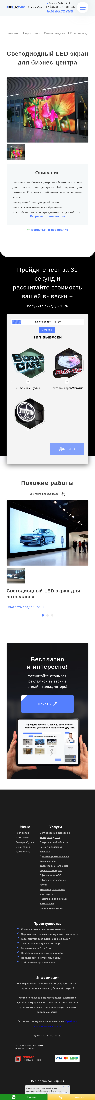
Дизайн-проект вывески (54, 856)
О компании (22, 846)
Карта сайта (22, 851)
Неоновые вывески (51, 908)
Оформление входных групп (53, 882)
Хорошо (66, 1092)
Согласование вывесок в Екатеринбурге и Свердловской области (55, 837)
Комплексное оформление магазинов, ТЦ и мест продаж (54, 866)
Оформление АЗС (50, 875)
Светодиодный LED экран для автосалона (43, 593)
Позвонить (78, 1097)
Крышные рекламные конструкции (52, 892)
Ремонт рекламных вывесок (51, 849)
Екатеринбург (35, 7)
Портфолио (31, 33)
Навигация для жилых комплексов (53, 901)
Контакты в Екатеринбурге (24, 840)
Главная (13, 33)
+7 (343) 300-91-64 (60, 7)
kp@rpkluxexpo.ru (60, 10)
